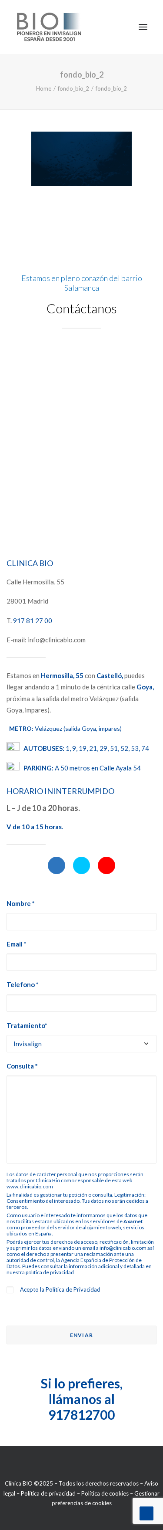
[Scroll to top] (146, 1512)
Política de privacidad (48, 1493)
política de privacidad (50, 1272)
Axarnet (133, 1221)
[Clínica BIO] (49, 27)
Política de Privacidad (73, 1289)
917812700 (81, 1414)
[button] (56, 865)
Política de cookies (105, 1493)
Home (43, 88)
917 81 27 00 (32, 620)
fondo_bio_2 (73, 88)
